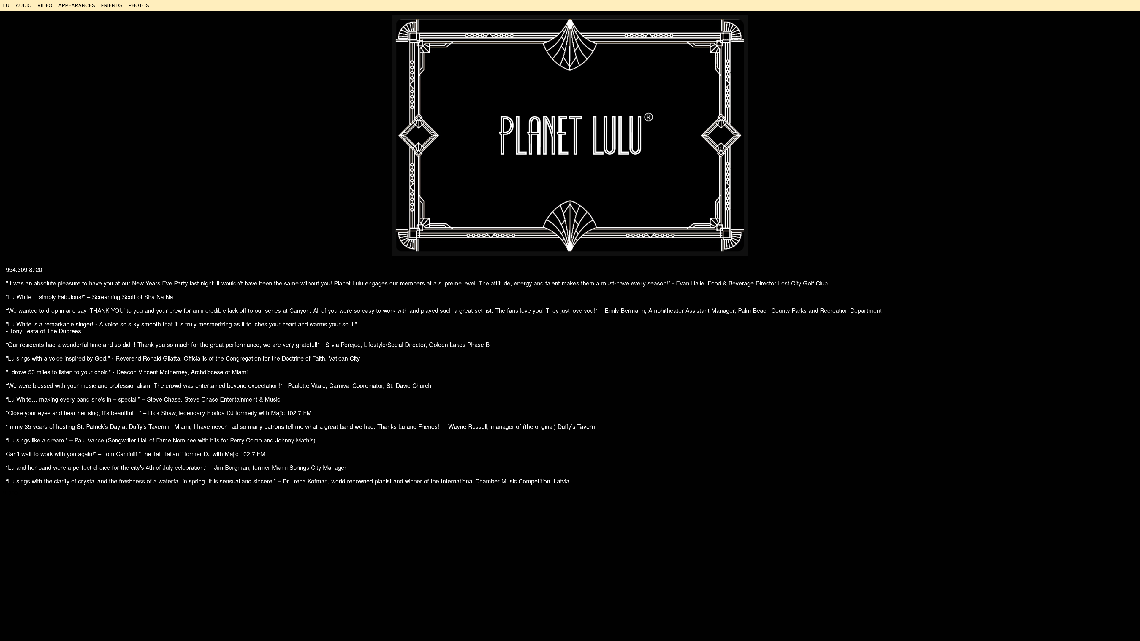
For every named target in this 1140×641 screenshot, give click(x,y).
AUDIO (23, 5)
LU (6, 5)
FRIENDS (111, 5)
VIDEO (44, 5)
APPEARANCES (76, 5)
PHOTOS (138, 5)
